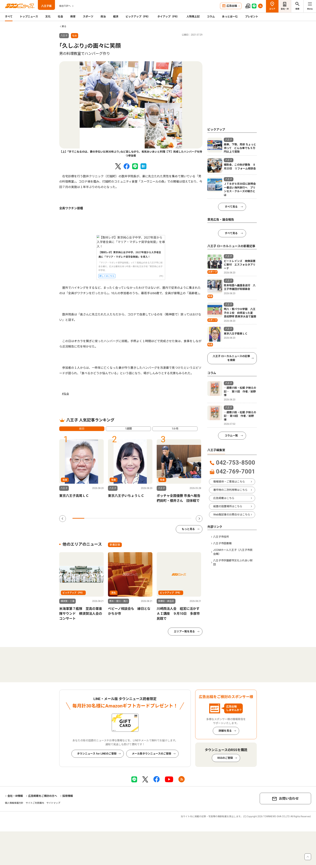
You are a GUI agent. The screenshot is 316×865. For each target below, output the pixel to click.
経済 (115, 16)
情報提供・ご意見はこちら (229, 481)
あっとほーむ (230, 16)
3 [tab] (102, 518)
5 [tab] (126, 518)
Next (199, 518)
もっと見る (188, 529)
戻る (64, 26)
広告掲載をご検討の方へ (42, 795)
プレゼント (251, 16)
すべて (9, 16)
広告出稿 (231, 5)
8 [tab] (162, 518)
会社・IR (285, 9)
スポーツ (88, 16)
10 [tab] (185, 518)
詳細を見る (225, 730)
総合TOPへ (65, 6)
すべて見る (231, 206)
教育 (73, 16)
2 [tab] (90, 518)
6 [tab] (138, 518)
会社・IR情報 (15, 795)
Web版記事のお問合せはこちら (231, 514)
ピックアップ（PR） (138, 16)
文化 (48, 16)
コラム (211, 16)
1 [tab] (78, 518)
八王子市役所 (221, 536)
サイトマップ (53, 803)
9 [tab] (173, 518)
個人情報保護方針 (14, 803)
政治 (103, 16)
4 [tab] (114, 518)
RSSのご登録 (225, 757)
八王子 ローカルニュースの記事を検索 (231, 358)
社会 (60, 16)
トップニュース (29, 16)
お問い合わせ (289, 798)
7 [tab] (150, 518)
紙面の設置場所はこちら (227, 506)
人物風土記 (193, 16)
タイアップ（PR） (168, 16)
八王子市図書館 (222, 543)
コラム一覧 (231, 435)
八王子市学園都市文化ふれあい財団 (233, 562)
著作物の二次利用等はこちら (230, 489)
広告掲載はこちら (223, 498)
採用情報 (67, 795)
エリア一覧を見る (184, 631)
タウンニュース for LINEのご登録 (97, 753)
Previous (62, 518)
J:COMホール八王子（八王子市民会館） (232, 551)
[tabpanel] (130, 109)
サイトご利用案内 (35, 803)
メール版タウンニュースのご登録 (151, 753)
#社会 (65, 393)
